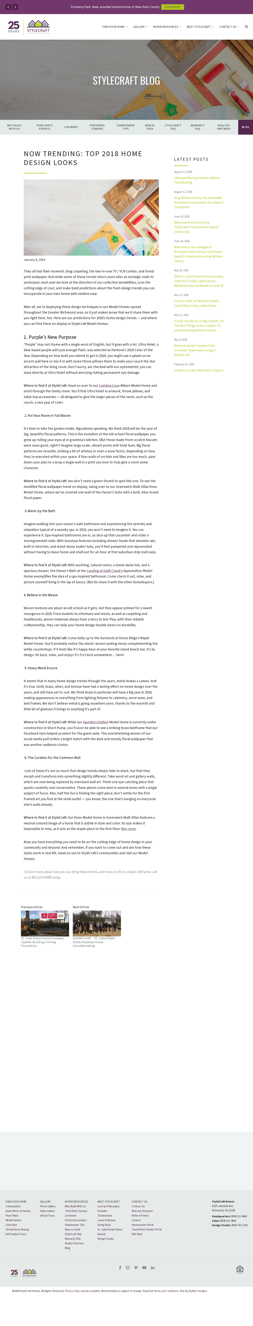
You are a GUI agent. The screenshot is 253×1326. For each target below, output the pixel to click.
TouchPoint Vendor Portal (147, 1230)
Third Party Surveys (44, 127)
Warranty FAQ (198, 127)
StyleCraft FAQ (173, 127)
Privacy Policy (73, 1291)
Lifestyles (11, 1225)
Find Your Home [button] (113, 27)
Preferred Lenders (97, 127)
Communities (13, 1206)
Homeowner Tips (125, 127)
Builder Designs (198, 1291)
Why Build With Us (14, 127)
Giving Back (104, 1225)
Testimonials (104, 1216)
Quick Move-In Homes (18, 1211)
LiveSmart (71, 127)
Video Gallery (47, 1211)
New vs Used (150, 127)
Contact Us (139, 1202)
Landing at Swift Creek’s (104, 570)
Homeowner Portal (143, 1225)
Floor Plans (12, 1216)
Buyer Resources (76, 1202)
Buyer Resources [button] (165, 27)
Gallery (45, 1202)
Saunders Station (96, 722)
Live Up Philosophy (108, 1206)
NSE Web (137, 1234)
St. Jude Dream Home (109, 1230)
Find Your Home (16, 1202)
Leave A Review (106, 1220)
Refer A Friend (140, 1216)
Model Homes (13, 1220)
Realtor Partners (224, 127)
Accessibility (93, 1291)
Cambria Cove (109, 385)
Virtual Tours (47, 1216)
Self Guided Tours (16, 1234)
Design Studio (105, 1239)
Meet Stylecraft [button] (199, 27)
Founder (102, 1211)
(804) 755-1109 (239, 1225)
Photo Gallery (48, 1206)
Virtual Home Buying (17, 1230)
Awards (101, 1234)
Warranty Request (142, 1211)
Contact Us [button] (227, 27)
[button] (8, 7)
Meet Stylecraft (108, 1202)
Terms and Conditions (166, 1291)
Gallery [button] (139, 27)
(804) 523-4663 (239, 1216)
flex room (128, 828)
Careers (136, 1220)
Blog (245, 127)
